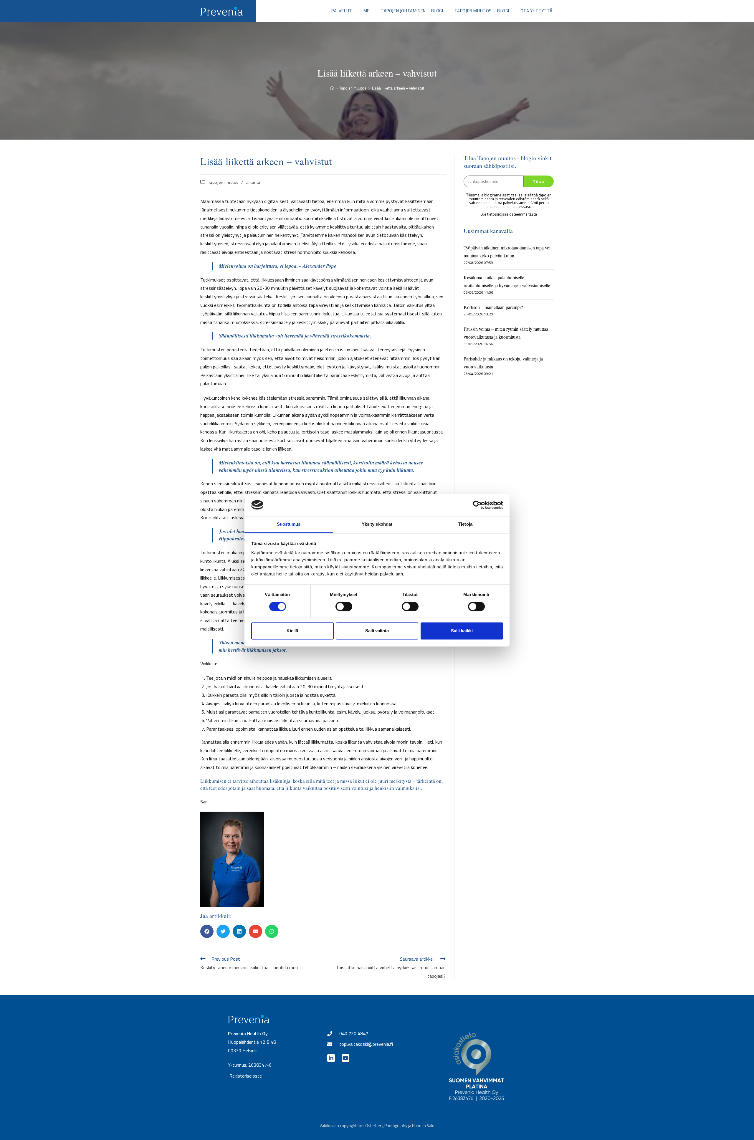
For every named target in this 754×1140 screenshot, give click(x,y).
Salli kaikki (462, 630)
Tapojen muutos (223, 182)
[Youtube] (345, 1058)
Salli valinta (377, 630)
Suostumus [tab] (289, 524)
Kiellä (292, 630)
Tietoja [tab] (465, 524)
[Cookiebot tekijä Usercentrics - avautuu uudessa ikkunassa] (477, 504)
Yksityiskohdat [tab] (377, 524)
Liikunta (253, 182)
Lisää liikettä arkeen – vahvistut (398, 88)
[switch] (343, 606)
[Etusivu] (332, 88)
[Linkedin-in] (331, 1058)
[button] (207, 931)
